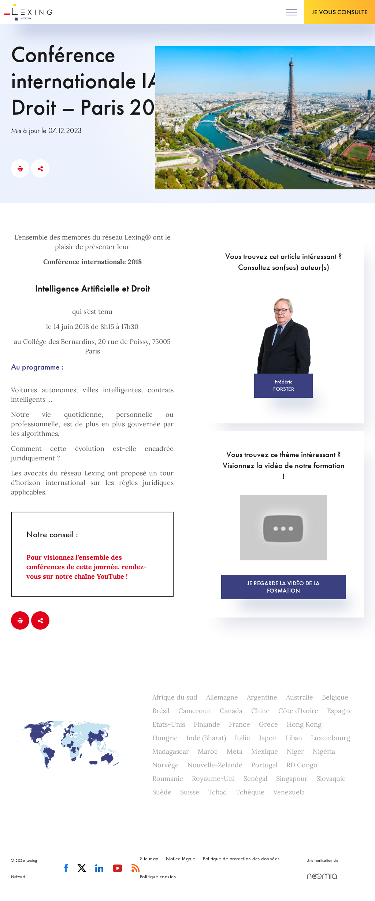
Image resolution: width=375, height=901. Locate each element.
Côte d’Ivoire (298, 711)
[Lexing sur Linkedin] (99, 868)
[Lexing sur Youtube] (118, 868)
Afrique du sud (174, 697)
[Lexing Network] (28, 12)
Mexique (264, 751)
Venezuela (289, 792)
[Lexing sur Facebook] (66, 868)
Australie (299, 697)
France (239, 724)
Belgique (335, 697)
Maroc (208, 751)
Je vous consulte (340, 12)
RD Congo (302, 765)
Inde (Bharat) (206, 738)
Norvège (165, 765)
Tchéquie (250, 792)
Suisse (189, 792)
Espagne (340, 711)
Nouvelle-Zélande (215, 765)
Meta (234, 751)
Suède (161, 792)
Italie (242, 738)
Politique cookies (158, 876)
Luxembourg (330, 738)
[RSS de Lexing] (135, 868)
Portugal (264, 765)
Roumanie (167, 778)
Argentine (262, 697)
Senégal (255, 778)
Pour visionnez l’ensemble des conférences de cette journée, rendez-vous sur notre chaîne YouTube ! (86, 567)
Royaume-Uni (213, 778)
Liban (294, 738)
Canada (231, 711)
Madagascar (170, 751)
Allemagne (222, 697)
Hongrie (165, 738)
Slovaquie (331, 778)
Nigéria (324, 751)
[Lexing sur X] (81, 868)
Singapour (292, 778)
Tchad (217, 792)
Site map (149, 858)
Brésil (161, 711)
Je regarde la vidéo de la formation (283, 586)
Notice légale (181, 858)
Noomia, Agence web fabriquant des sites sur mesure (322, 876)
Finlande (207, 724)
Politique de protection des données (241, 858)
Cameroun (194, 711)
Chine (260, 711)
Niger (295, 751)
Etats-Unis (168, 724)
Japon (268, 738)
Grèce (268, 724)
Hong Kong (304, 724)
